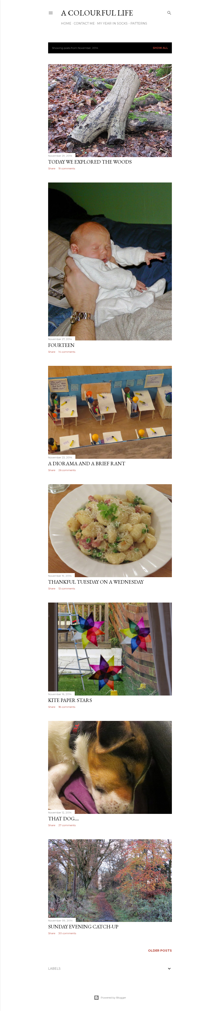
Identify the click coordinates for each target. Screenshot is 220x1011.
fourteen (61, 345)
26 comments (67, 470)
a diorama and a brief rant (86, 463)
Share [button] (51, 168)
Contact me (84, 23)
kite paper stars (70, 700)
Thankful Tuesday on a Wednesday (96, 581)
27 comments (67, 825)
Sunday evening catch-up (83, 926)
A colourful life (97, 13)
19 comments (66, 168)
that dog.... (63, 818)
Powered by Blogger (113, 997)
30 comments (67, 933)
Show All (160, 47)
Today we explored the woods (90, 161)
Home (66, 23)
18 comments (66, 706)
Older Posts (160, 950)
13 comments (66, 588)
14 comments (66, 351)
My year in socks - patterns (122, 23)
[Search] (169, 12)
